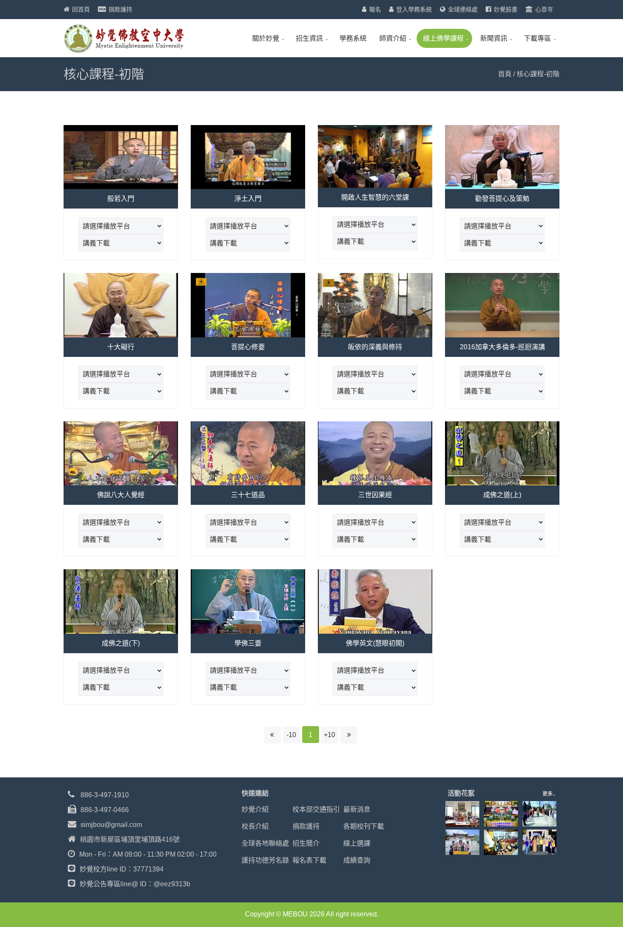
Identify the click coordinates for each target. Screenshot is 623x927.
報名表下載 (309, 860)
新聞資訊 (493, 38)
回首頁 (81, 9)
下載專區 (537, 38)
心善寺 (544, 9)
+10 (329, 734)
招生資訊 (309, 38)
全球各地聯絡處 (265, 843)
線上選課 (356, 843)
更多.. (548, 794)
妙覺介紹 (255, 809)
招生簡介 (306, 843)
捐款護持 (120, 9)
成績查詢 (356, 860)
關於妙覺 (265, 38)
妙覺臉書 (505, 9)
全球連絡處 (463, 9)
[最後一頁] (348, 735)
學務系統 (353, 38)
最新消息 (356, 809)
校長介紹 (255, 826)
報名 (375, 9)
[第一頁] (272, 735)
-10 (291, 734)
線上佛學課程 (443, 38)
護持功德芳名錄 (265, 860)
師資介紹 (392, 38)
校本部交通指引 (316, 809)
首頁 (505, 74)
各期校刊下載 (363, 826)
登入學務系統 (414, 9)
